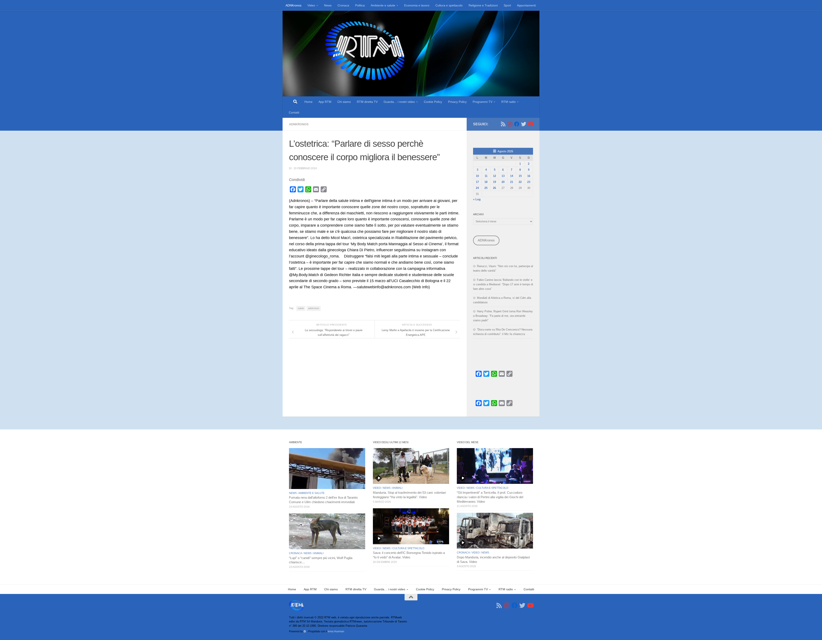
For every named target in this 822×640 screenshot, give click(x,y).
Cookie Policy (433, 101)
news (293, 493)
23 (528, 182)
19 (494, 182)
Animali (318, 553)
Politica (360, 5)
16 (528, 176)
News (328, 5)
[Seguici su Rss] (503, 124)
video (377, 488)
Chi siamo (344, 101)
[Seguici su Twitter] (523, 124)
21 (511, 182)
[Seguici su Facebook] (516, 124)
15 (520, 176)
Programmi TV (482, 101)
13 (503, 176)
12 (494, 176)
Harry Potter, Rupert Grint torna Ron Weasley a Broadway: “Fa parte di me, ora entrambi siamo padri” (503, 316)
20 (503, 182)
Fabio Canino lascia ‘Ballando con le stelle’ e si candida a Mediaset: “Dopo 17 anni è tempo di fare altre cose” (503, 284)
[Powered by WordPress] (305, 631)
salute (301, 308)
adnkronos (313, 308)
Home (308, 101)
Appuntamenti (526, 5)
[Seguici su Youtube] (530, 124)
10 (477, 176)
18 (485, 182)
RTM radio (508, 101)
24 (477, 188)
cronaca (295, 553)
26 (494, 188)
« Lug (477, 199)
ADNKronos (293, 5)
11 (486, 176)
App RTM (325, 101)
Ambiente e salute (383, 5)
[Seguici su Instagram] (509, 124)
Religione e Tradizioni (483, 5)
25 (485, 188)
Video (311, 5)
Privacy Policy (457, 101)
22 (520, 182)
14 (511, 176)
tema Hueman (336, 631)
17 (477, 182)
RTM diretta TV (367, 101)
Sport (507, 5)
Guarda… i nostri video (399, 101)
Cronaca (343, 5)
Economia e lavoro (416, 5)
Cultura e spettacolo (449, 5)
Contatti (294, 112)
